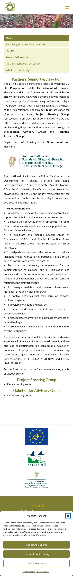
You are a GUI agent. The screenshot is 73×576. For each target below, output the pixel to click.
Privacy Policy (42, 571)
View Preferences (36, 563)
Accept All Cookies (36, 544)
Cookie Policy (29, 571)
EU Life (10, 50)
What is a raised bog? (18, 70)
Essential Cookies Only (37, 554)
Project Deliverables (18, 57)
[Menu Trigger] (66, 6)
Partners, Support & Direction (23, 63)
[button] (68, 515)
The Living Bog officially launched (25, 44)
